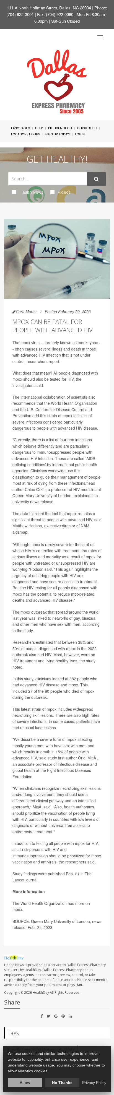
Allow (25, 1082)
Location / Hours (25, 134)
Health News (31, 192)
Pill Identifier (60, 128)
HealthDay (41, 992)
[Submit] (96, 179)
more (79, 903)
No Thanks (62, 1082)
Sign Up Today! (57, 134)
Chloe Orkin (35, 489)
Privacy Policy (94, 1082)
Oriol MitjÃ (87, 758)
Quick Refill (87, 128)
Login (80, 134)
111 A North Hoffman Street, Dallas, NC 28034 (49, 8)
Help (39, 128)
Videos (64, 192)
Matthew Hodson (27, 525)
